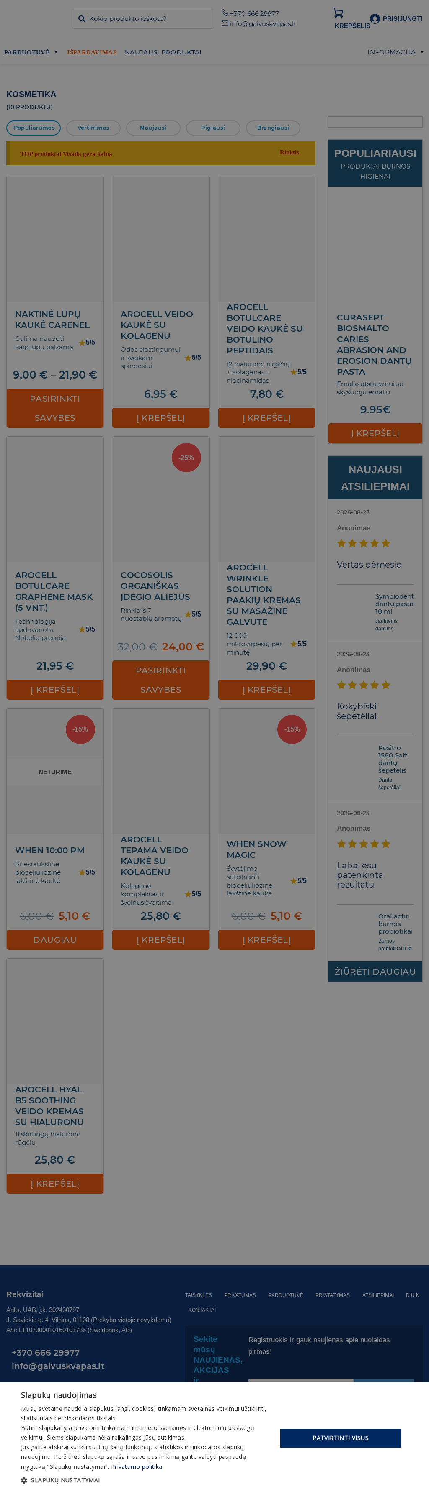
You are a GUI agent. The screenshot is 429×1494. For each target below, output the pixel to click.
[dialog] (214, 1438)
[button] (145, 1480)
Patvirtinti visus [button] (341, 1438)
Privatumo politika (136, 1467)
